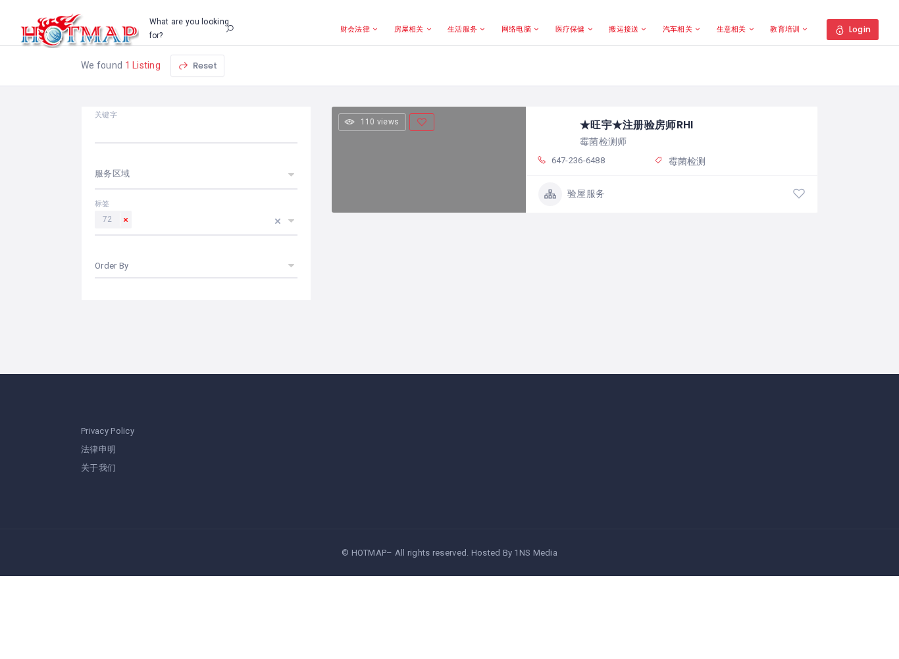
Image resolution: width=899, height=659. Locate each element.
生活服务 (462, 29)
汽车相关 (677, 29)
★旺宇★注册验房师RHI (636, 124)
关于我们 (98, 468)
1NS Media (535, 553)
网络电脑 (516, 29)
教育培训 (785, 29)
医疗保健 (570, 29)
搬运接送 (623, 29)
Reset (203, 65)
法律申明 (98, 449)
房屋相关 (409, 29)
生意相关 (731, 29)
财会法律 (355, 29)
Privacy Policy (107, 431)
